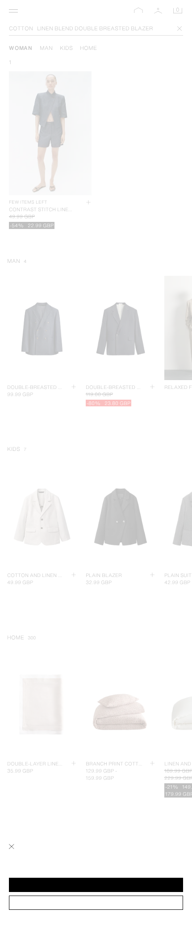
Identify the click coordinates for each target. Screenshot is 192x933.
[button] (96, 885)
